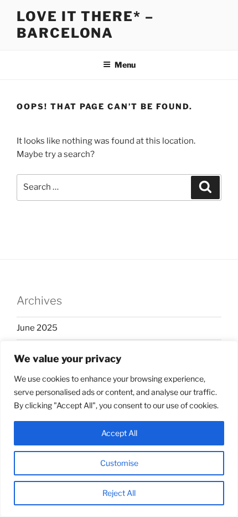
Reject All (119, 493)
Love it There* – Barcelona (85, 24)
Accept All (119, 433)
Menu (125, 64)
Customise (119, 463)
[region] (119, 429)
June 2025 (37, 328)
